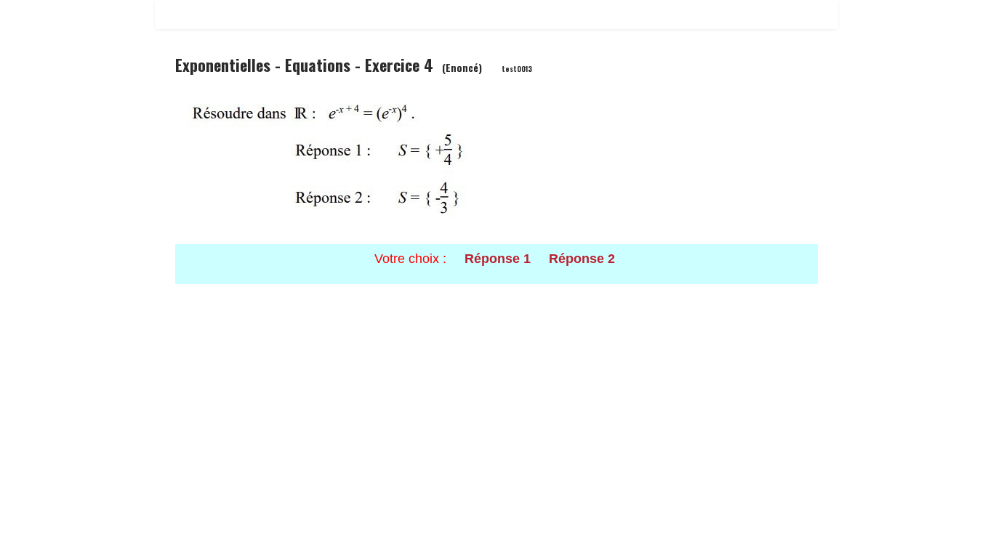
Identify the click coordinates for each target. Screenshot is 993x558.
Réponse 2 (582, 258)
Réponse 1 (498, 258)
